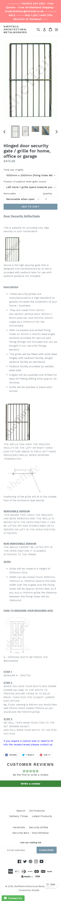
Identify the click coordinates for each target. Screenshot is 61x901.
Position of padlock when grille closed (25, 181)
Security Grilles (38, 827)
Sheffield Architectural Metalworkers (15, 29)
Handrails (19, 827)
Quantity (47, 193)
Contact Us (14, 898)
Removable (10, 193)
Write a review (30, 783)
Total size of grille (13, 169)
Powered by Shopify (29, 890)
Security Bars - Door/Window (30, 832)
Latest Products (42, 816)
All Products (37, 810)
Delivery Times (18, 816)
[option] (15, 131)
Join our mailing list (30, 842)
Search (20, 810)
